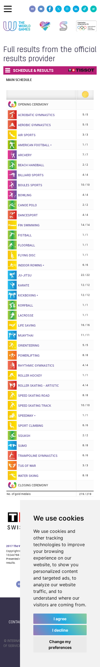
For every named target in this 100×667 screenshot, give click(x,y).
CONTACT (16, 622)
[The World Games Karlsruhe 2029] (45, 26)
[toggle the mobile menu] (7, 8)
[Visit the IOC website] (86, 26)
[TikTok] (84, 9)
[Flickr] (32, 9)
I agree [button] (60, 618)
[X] (58, 9)
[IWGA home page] (17, 26)
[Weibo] (93, 9)
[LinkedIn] (76, 9)
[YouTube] (41, 9)
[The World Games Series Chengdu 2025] (63, 26)
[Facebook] (50, 9)
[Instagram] (67, 9)
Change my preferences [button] (60, 644)
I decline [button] (60, 630)
